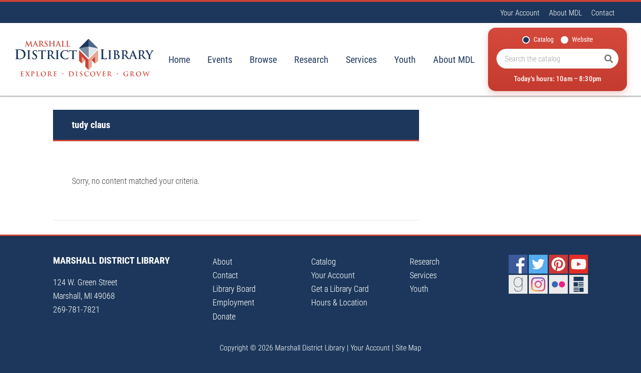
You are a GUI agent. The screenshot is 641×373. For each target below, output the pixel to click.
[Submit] (609, 59)
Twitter (538, 264)
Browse (263, 59)
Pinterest (558, 264)
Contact (603, 12)
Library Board (234, 289)
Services (361, 59)
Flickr (558, 284)
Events (219, 59)
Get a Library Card (340, 289)
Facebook (518, 264)
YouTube (578, 264)
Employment (233, 302)
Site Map (408, 347)
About (222, 261)
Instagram (538, 284)
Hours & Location (339, 302)
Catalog (544, 39)
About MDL (565, 12)
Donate (224, 316)
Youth (405, 59)
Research (311, 59)
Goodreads (518, 284)
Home (179, 59)
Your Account (520, 12)
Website (582, 39)
